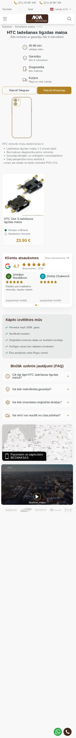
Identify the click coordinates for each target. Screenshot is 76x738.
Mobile (37, 21)
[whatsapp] (58, 732)
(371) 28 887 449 (27, 2)
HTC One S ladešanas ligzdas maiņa (18, 220)
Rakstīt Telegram (19, 90)
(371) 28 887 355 (52, 2)
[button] (36, 305)
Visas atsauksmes (55, 258)
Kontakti (7, 9)
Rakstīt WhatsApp (54, 90)
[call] (67, 732)
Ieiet (30, 9)
